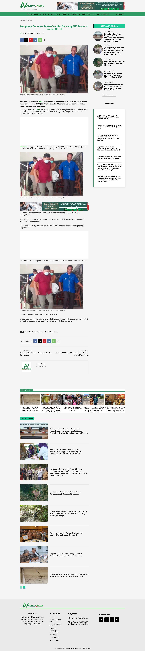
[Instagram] (106, 619)
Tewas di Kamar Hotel (51, 332)
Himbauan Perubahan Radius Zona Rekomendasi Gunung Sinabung (114, 63)
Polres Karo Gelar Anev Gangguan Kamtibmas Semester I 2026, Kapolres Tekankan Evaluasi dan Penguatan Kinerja (114, 37)
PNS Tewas (40, 332)
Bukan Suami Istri (30, 332)
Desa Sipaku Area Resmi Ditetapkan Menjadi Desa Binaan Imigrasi (66, 534)
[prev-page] (21, 587)
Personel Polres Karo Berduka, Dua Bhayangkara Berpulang (72, 408)
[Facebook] (22, 40)
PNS (40, 101)
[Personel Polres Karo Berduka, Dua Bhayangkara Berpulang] (72, 399)
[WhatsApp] (40, 40)
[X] (26, 40)
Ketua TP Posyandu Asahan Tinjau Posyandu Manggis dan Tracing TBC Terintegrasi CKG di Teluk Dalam (66, 451)
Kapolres (23, 146)
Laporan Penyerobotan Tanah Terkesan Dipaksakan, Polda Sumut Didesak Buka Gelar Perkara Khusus (94, 409)
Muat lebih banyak (108, 95)
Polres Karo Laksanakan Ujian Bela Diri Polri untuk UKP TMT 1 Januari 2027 (113, 75)
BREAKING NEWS (108, 31)
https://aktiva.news (41, 366)
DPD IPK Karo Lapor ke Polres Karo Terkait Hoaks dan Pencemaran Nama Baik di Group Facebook (108, 137)
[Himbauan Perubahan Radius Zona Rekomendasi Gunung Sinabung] (98, 62)
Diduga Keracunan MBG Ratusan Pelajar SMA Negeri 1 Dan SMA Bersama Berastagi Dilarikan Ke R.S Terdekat (51, 409)
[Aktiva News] (21, 33)
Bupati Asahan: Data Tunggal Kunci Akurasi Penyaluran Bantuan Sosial (66, 555)
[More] (45, 40)
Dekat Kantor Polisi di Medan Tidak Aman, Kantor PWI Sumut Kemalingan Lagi (108, 116)
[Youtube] (117, 619)
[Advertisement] (54, 131)
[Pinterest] (31, 40)
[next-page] (24, 587)
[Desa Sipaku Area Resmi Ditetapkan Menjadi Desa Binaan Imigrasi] (34, 534)
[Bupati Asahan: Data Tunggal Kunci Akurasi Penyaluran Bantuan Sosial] (34, 554)
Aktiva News (29, 33)
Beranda (22, 20)
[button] (120, 14)
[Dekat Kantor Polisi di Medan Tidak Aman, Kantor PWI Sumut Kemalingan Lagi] (30, 399)
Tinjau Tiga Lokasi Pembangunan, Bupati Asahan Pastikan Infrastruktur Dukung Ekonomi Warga (68, 513)
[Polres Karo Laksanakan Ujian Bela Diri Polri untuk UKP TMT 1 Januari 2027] (98, 74)
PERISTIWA (29, 20)
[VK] (35, 40)
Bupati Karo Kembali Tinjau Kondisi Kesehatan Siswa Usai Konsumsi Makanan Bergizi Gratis (113, 87)
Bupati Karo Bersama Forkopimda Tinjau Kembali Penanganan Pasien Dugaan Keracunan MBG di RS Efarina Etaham (109, 179)
